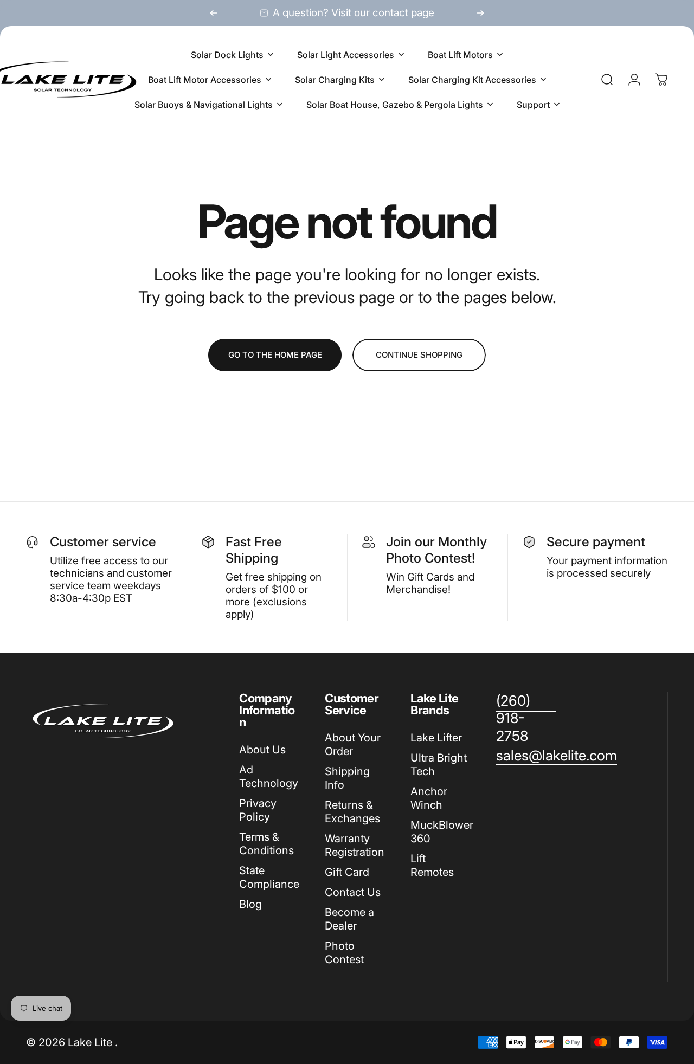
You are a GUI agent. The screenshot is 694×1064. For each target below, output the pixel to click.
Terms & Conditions (266, 843)
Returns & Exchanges (352, 811)
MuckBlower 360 (441, 831)
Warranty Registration (354, 845)
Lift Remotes (432, 865)
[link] (526, 718)
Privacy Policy (258, 810)
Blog (250, 904)
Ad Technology (268, 776)
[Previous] (214, 13)
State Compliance (269, 877)
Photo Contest (344, 952)
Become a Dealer (349, 919)
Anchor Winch (428, 798)
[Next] (480, 13)
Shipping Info (347, 778)
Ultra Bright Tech (438, 764)
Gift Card (347, 872)
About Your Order (353, 744)
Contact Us (353, 892)
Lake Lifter (436, 737)
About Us (262, 749)
